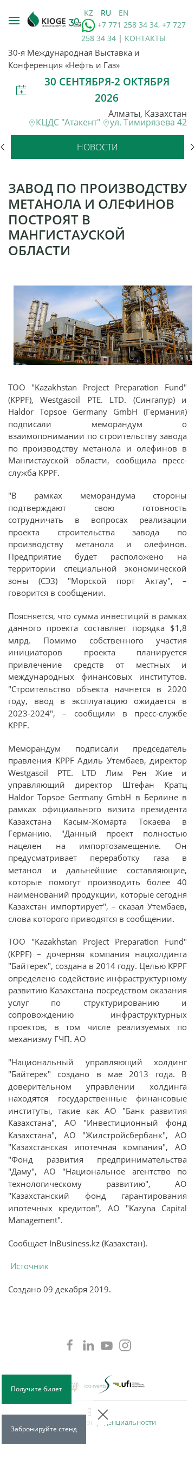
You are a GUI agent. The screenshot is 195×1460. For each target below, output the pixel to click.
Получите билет (36, 1388)
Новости (97, 147)
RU (107, 13)
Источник (29, 1265)
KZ (89, 13)
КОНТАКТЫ (145, 38)
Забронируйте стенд (44, 1429)
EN (124, 13)
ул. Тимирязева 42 (148, 122)
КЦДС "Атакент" (69, 122)
